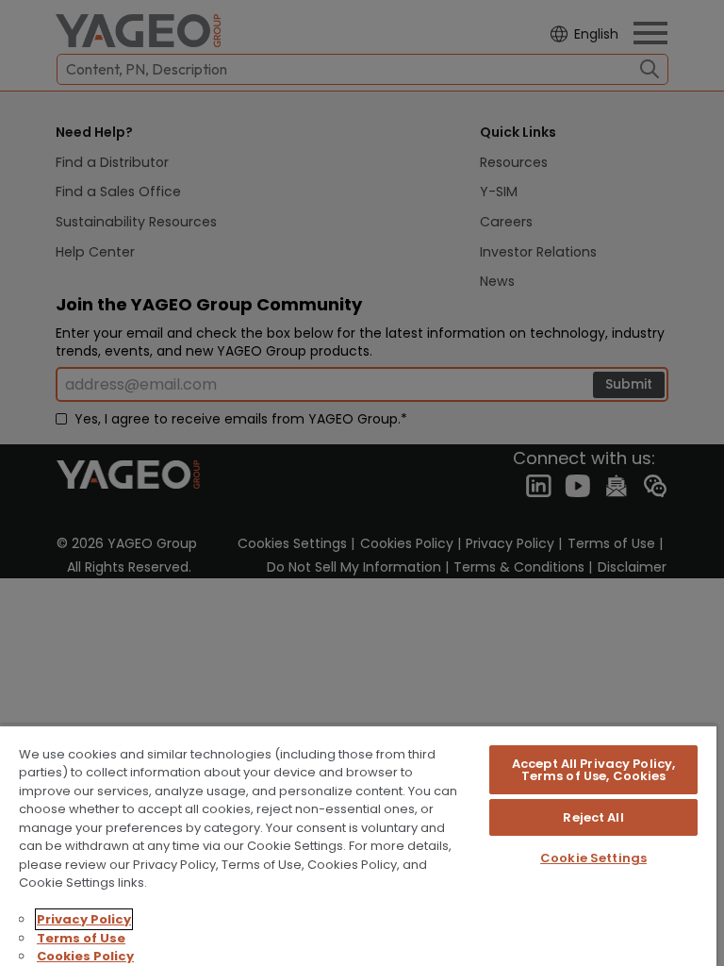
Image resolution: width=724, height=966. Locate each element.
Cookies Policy (85, 956)
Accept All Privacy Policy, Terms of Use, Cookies (593, 770)
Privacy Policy (84, 919)
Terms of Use (81, 938)
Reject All (593, 817)
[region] (358, 845)
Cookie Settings (593, 858)
